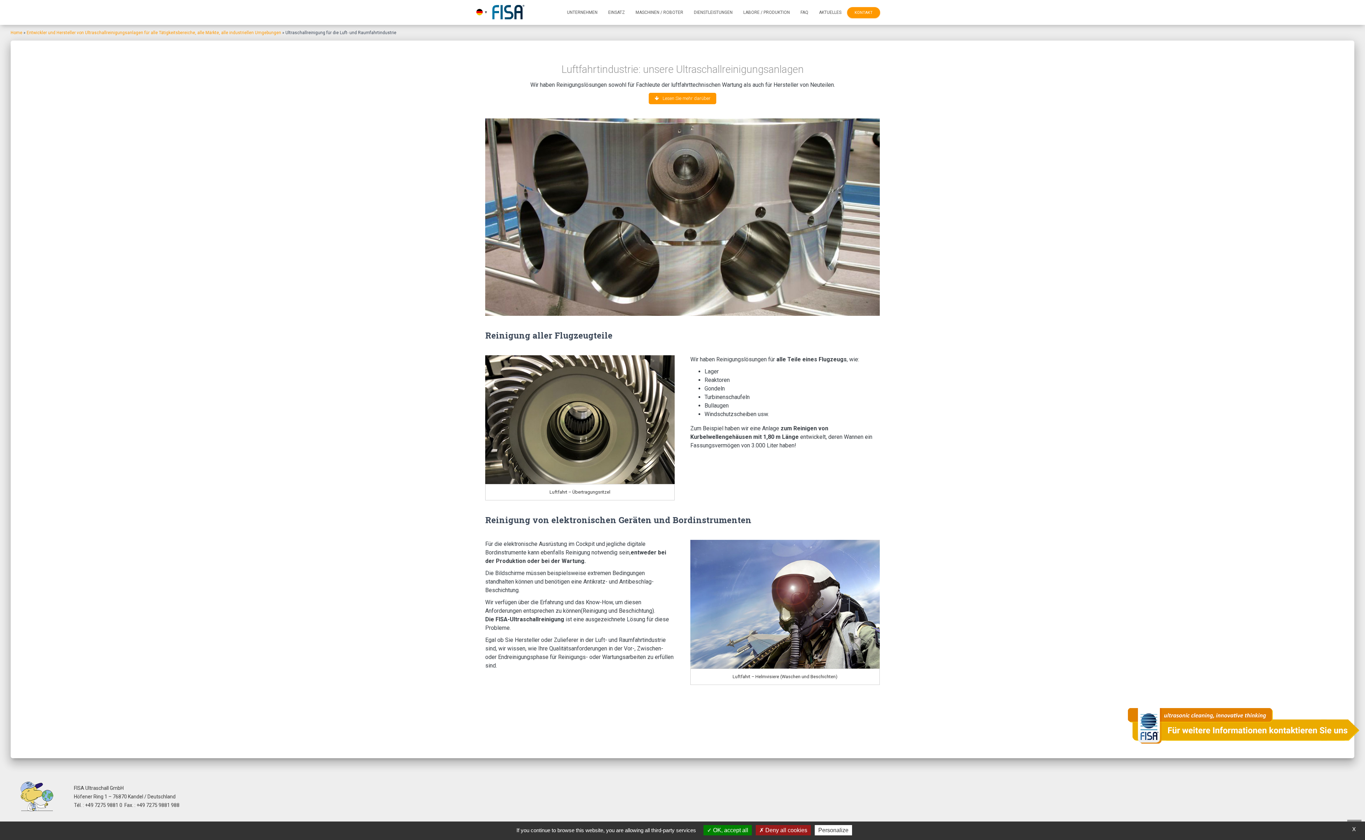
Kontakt (864, 12)
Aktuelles (830, 12)
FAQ (804, 12)
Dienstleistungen (713, 12)
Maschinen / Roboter (659, 12)
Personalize (833, 830)
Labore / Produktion (766, 12)
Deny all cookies (785, 830)
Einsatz (616, 12)
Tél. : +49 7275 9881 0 (98, 805)
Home (16, 32)
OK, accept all (730, 830)
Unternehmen (582, 12)
